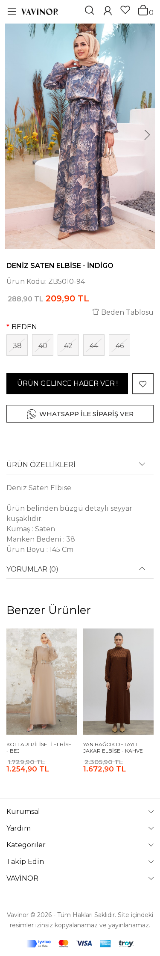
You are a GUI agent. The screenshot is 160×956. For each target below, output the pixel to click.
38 (17, 346)
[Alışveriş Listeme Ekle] (143, 383)
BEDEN (24, 327)
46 (120, 346)
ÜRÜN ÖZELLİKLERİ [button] (41, 465)
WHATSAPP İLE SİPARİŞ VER (86, 414)
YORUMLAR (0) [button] (32, 569)
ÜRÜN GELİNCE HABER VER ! (67, 383)
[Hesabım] (107, 11)
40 (42, 346)
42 (68, 346)
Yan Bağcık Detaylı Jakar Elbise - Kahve (113, 747)
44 (94, 346)
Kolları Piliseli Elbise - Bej (39, 747)
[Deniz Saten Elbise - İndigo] (80, 136)
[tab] (80, 467)
